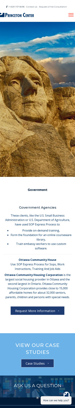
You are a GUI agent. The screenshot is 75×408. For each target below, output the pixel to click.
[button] (37, 190)
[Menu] (71, 15)
